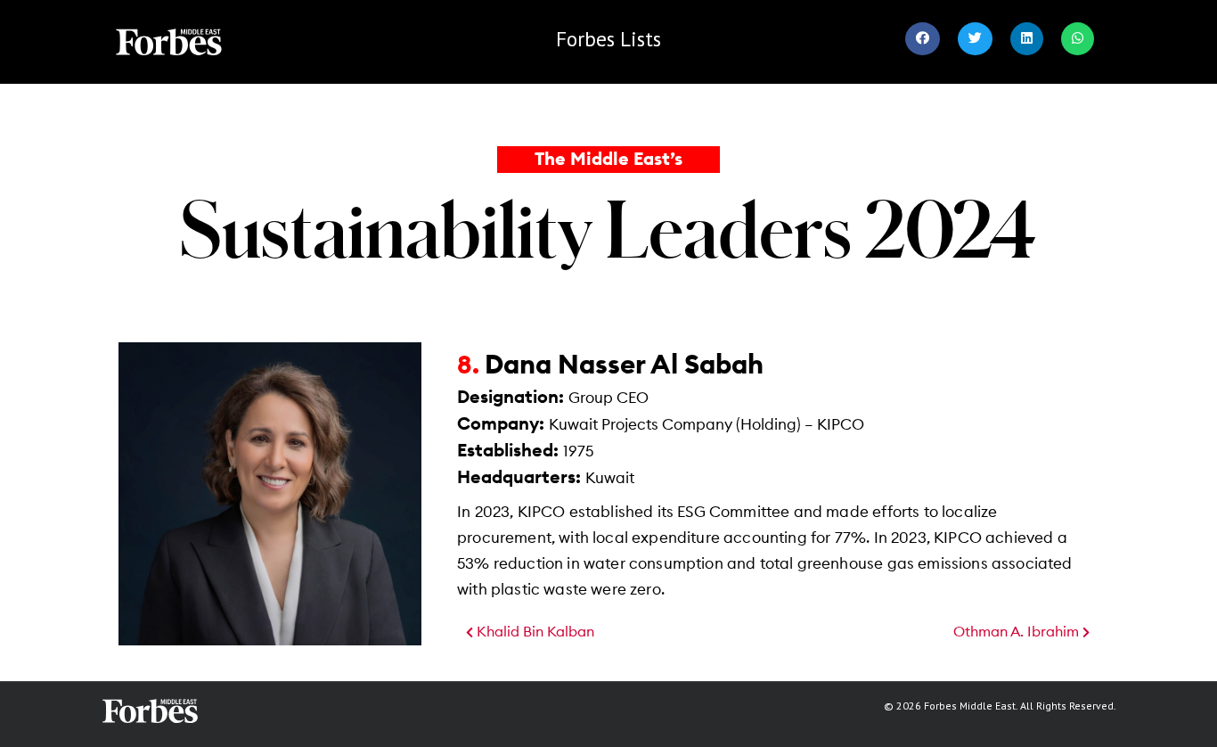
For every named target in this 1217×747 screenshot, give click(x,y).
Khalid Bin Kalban (533, 632)
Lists (608, 39)
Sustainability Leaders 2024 (608, 228)
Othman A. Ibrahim (1017, 632)
